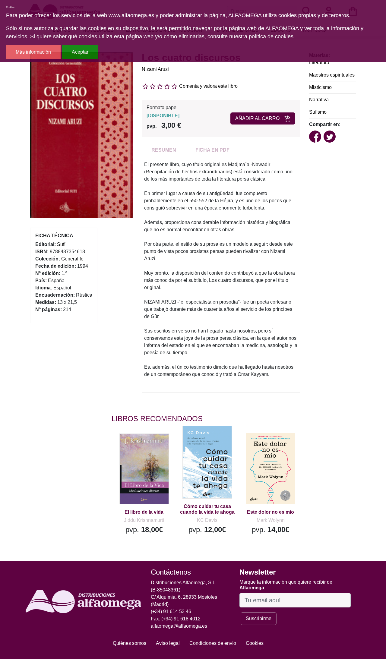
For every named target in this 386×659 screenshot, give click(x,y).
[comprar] (148, 446)
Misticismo (320, 87)
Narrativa (319, 99)
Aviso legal (168, 643)
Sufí (61, 244)
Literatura (319, 62)
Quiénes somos (129, 643)
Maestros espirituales (332, 74)
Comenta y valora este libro (208, 86)
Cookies (255, 643)
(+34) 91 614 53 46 (171, 611)
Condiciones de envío (212, 643)
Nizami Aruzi (155, 69)
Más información (33, 52)
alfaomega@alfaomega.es (179, 626)
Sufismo (318, 112)
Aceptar (80, 52)
